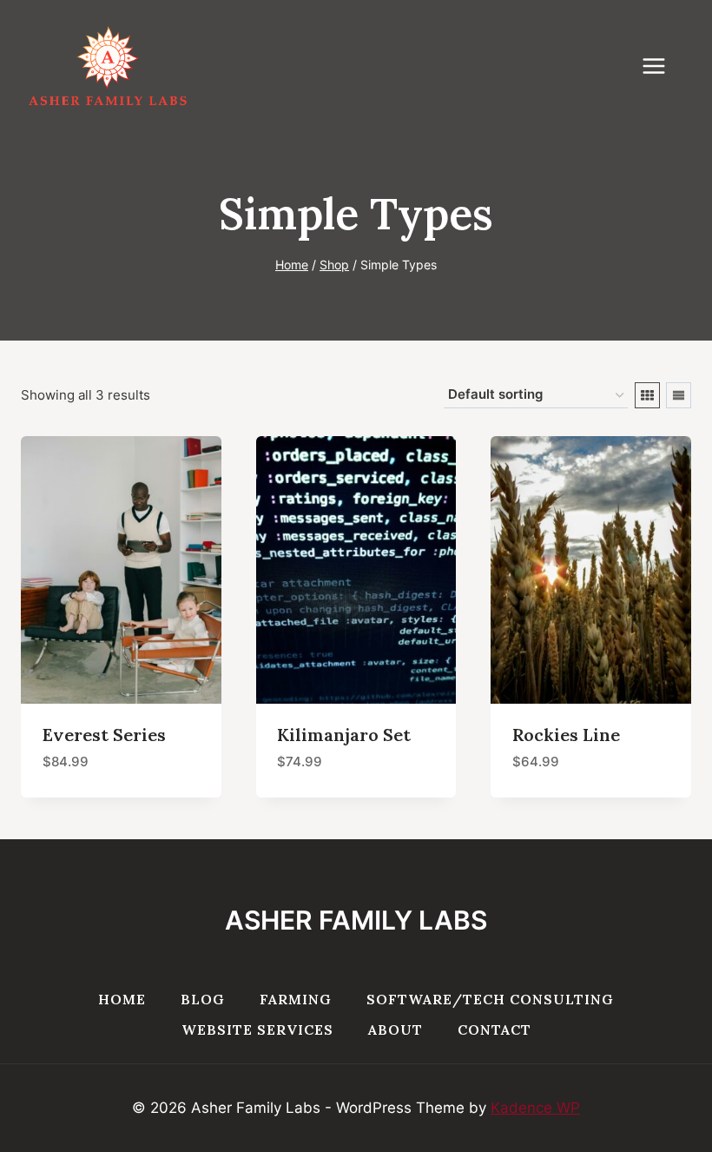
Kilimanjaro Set (344, 734)
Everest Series (104, 734)
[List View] (678, 395)
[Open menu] (662, 65)
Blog (203, 999)
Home (122, 999)
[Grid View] (647, 395)
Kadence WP (535, 1107)
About (395, 1029)
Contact (494, 1029)
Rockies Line (566, 734)
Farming (296, 999)
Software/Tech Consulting (490, 999)
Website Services (257, 1029)
